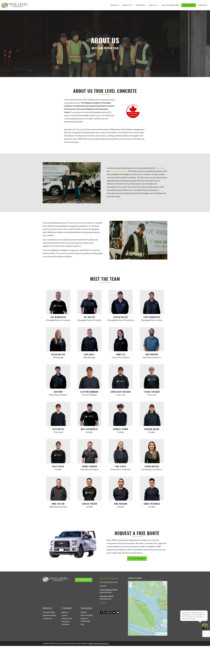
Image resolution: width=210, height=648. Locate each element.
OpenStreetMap (161, 634)
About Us (153, 5)
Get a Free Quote (84, 580)
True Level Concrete (109, 578)
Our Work (140, 5)
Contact (64, 615)
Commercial (47, 618)
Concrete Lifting (49, 612)
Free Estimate (189, 5)
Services (114, 5)
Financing (202, 5)
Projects (84, 612)
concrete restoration (119, 171)
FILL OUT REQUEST (137, 558)
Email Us (103, 603)
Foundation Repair (49, 615)
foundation (160, 168)
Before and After (87, 615)
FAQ (82, 624)
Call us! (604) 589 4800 (170, 5)
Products (127, 5)
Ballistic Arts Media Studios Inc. (99, 643)
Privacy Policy (67, 618)
